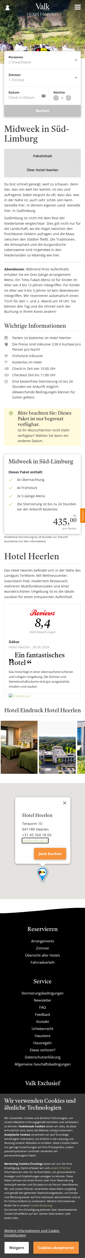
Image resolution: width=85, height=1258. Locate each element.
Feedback (42, 1014)
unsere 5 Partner (60, 1168)
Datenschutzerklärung (42, 1057)
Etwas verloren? (42, 1050)
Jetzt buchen (50, 853)
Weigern (16, 1247)
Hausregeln (42, 1042)
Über (42, 170)
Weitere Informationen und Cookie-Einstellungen (32, 1232)
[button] (42, 874)
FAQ (42, 1007)
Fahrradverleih (43, 962)
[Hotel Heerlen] (42, 11)
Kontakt (42, 1021)
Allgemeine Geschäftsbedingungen (43, 1064)
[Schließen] (64, 803)
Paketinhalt (42, 156)
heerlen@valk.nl (35, 840)
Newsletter (42, 1000)
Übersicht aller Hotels (42, 955)
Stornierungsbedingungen (42, 993)
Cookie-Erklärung (41, 1205)
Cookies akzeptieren (56, 1247)
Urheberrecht (42, 1028)
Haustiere (42, 1035)
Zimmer (42, 948)
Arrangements (42, 941)
